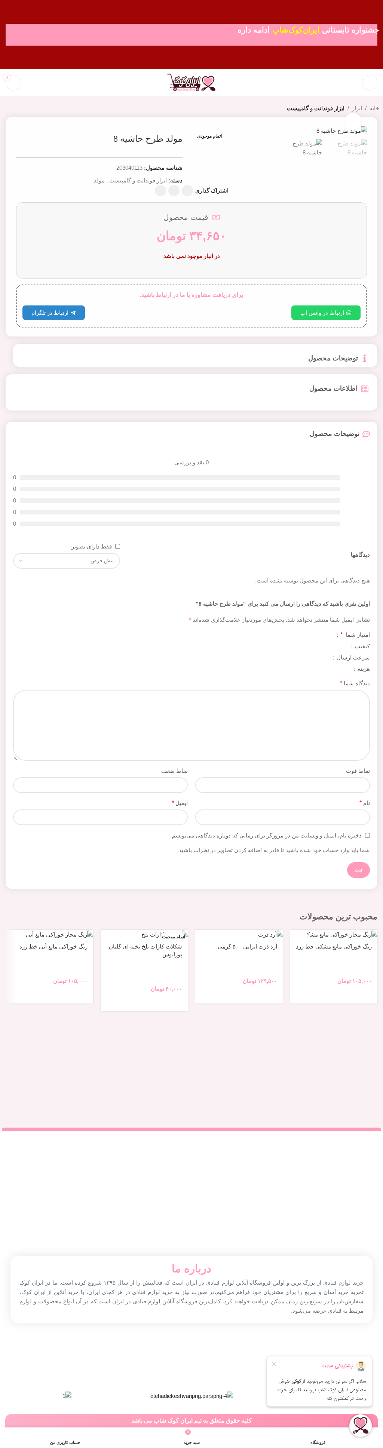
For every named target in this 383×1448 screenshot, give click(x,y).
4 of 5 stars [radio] (308, 635)
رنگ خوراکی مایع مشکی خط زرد (334, 947)
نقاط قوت (358, 771)
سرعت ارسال (352, 658)
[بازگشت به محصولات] (17, 108)
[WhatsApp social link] (174, 190)
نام (364, 803)
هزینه (363, 669)
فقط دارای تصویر (91, 546)
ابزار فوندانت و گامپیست (315, 108)
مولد (99, 180)
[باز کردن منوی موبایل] (369, 82)
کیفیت (361, 646)
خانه (374, 108)
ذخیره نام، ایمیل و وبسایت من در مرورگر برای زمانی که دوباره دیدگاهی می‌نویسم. (266, 835)
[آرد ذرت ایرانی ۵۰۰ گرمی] (239, 934)
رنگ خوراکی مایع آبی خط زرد (53, 947)
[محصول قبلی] (26, 108)
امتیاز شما (355, 635)
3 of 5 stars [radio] (314, 635)
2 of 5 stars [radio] (320, 635)
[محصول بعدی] (8, 108)
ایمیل (180, 803)
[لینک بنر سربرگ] (191, 34)
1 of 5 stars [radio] (326, 635)
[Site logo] (191, 82)
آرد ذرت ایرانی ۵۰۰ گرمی (247, 947)
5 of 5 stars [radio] (302, 635)
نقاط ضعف (174, 771)
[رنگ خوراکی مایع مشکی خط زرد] (334, 934)
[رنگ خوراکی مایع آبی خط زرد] (49, 934)
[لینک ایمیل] (187, 190)
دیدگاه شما (355, 683)
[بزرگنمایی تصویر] (352, 121)
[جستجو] (351, 82)
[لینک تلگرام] (160, 190)
